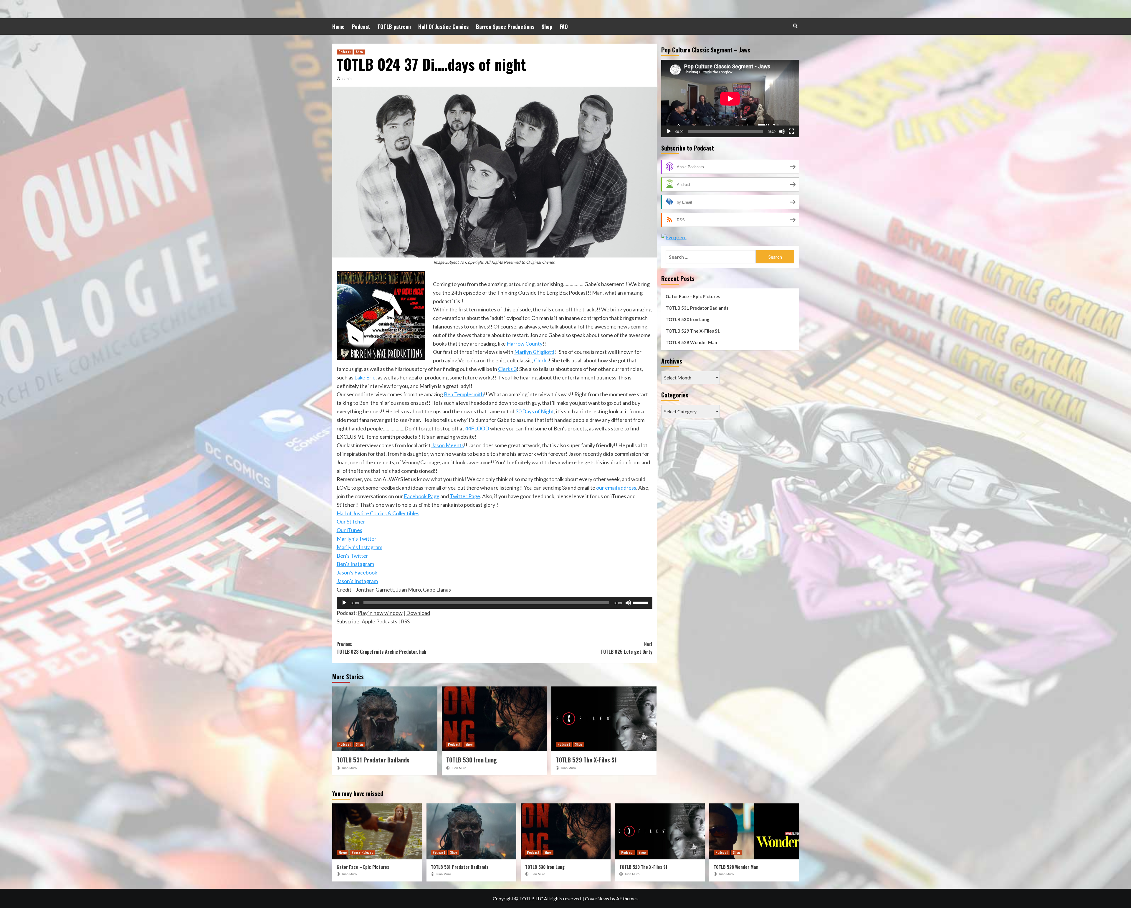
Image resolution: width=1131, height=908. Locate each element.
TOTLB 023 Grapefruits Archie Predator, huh (381, 647)
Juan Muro (349, 768)
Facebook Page (421, 496)
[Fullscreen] (791, 131)
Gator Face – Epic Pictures (693, 296)
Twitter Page (465, 496)
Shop (547, 26)
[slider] (641, 602)
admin (347, 78)
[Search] (795, 26)
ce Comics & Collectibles (391, 513)
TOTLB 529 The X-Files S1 (586, 759)
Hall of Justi (350, 513)
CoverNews (597, 898)
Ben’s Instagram (355, 564)
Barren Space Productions (505, 26)
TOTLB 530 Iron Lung (471, 759)
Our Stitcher (351, 521)
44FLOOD (477, 428)
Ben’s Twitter (352, 555)
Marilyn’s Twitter (356, 538)
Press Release (362, 852)
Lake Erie (365, 377)
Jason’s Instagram (357, 581)
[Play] (344, 603)
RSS (405, 621)
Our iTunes (349, 530)
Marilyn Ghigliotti (534, 352)
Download (418, 613)
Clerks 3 (507, 369)
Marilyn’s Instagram (359, 547)
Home (338, 26)
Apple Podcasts (379, 621)
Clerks (541, 360)
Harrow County (525, 343)
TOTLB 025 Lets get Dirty (626, 647)
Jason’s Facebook (357, 572)
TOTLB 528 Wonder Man (691, 342)
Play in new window (380, 613)
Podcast (361, 26)
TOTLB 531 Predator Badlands (373, 759)
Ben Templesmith (464, 394)
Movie (342, 852)
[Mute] (628, 603)
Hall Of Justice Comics (443, 26)
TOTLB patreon (394, 26)
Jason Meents (447, 445)
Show (359, 51)
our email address (616, 487)
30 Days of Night (534, 411)
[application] (494, 603)
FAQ (564, 26)
